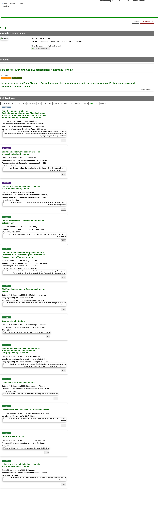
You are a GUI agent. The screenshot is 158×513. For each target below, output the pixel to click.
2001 (86, 103)
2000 (91, 103)
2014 (24, 103)
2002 (81, 103)
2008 (55, 103)
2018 (3, 103)
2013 (29, 103)
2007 (60, 103)
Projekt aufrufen (146, 89)
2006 (65, 103)
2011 (39, 103)
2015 (18, 103)
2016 (13, 103)
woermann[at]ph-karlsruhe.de (50, 46)
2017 (8, 103)
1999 (96, 103)
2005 (70, 103)
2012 (34, 103)
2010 (44, 103)
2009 (49, 103)
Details (63, 140)
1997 (107, 103)
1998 (102, 103)
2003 (76, 103)
